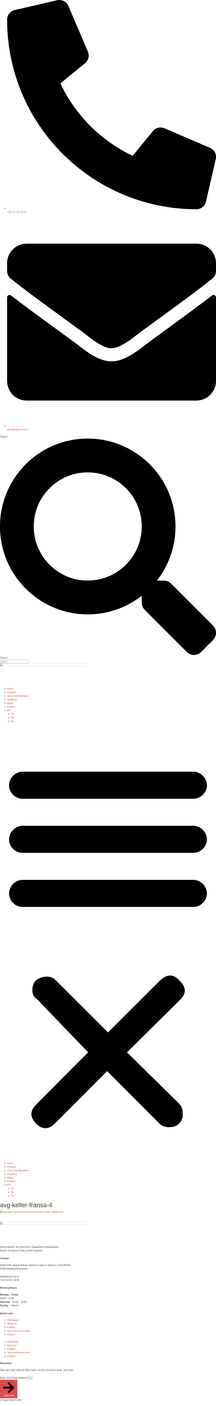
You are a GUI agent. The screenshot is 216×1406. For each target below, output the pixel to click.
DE (12, 717)
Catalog (11, 1327)
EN (8, 710)
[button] (108, 944)
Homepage (13, 1320)
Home (10, 688)
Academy (12, 699)
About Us (12, 1323)
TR (12, 714)
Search (3, 436)
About (10, 703)
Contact (11, 706)
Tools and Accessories (18, 1330)
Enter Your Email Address (13, 1377)
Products (11, 692)
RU (12, 721)
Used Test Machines (17, 696)
